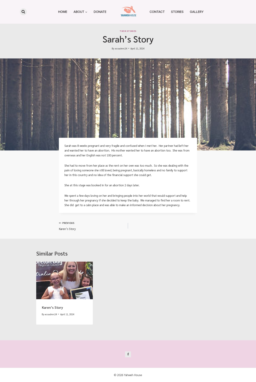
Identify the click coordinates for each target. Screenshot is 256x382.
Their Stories (128, 31)
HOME (62, 12)
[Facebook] (128, 354)
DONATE (100, 12)
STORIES (177, 12)
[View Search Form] (23, 11)
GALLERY (197, 12)
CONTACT (157, 12)
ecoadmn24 (121, 48)
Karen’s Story (67, 226)
